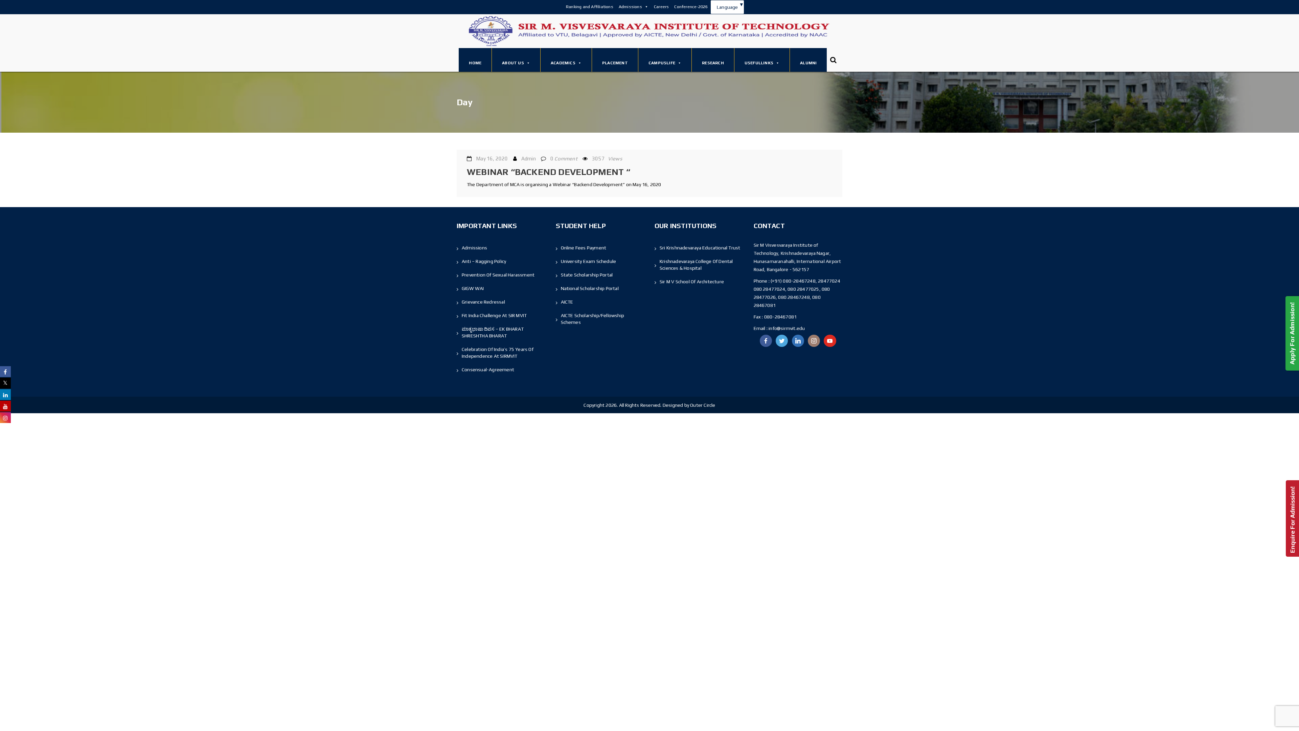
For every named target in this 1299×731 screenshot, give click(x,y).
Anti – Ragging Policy (484, 261)
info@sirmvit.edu (786, 328)
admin (528, 158)
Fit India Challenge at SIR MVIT (494, 315)
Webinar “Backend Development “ (548, 172)
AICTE (567, 302)
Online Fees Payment (584, 247)
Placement (615, 63)
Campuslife (661, 63)
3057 (607, 158)
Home (475, 63)
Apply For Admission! (1292, 333)
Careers (661, 6)
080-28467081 (780, 316)
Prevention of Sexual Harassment (498, 275)
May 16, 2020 (492, 158)
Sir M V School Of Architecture (692, 281)
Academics (563, 63)
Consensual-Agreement (488, 369)
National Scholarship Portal (590, 288)
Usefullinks (759, 63)
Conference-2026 (691, 6)
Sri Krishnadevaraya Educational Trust (700, 247)
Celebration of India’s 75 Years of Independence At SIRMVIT (497, 353)
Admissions (630, 6)
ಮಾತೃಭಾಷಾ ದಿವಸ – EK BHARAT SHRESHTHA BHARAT (493, 332)
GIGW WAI (473, 288)
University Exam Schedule (588, 261)
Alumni (808, 63)
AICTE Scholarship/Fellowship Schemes (592, 319)
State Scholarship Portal (587, 275)
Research (713, 63)
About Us (513, 63)
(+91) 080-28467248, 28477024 (805, 281)
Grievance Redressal (483, 302)
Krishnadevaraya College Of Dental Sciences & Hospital (696, 265)
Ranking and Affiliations (589, 6)
